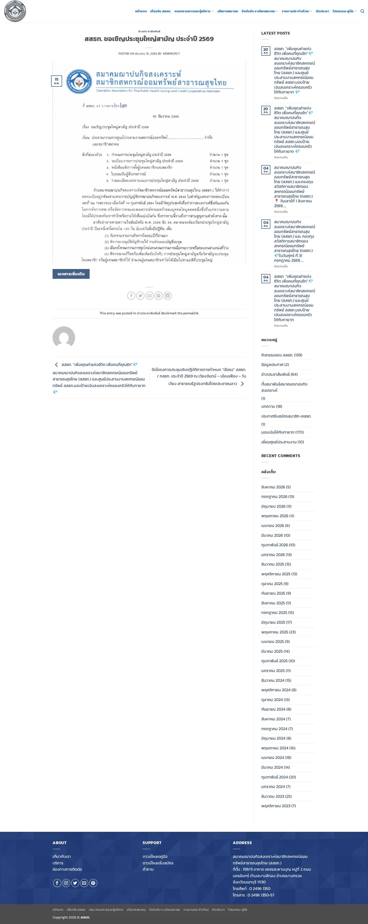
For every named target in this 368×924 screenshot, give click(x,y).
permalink (191, 313)
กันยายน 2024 (273, 709)
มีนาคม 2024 (272, 767)
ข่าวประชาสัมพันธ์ (149, 31)
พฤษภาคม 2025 (274, 632)
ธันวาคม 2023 (272, 796)
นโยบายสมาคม (228, 11)
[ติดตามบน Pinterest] (93, 883)
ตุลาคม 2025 (272, 584)
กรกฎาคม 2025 (274, 612)
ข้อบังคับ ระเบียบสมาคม (258, 11)
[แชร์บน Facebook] (131, 296)
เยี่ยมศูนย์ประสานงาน (279, 442)
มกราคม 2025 (273, 671)
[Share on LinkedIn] (167, 296)
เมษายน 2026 (272, 525)
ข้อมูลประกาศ (272, 364)
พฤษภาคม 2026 (274, 516)
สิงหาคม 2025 (273, 603)
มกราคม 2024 (273, 786)
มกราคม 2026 (273, 555)
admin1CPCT (171, 54)
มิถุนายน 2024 (273, 738)
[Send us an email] (84, 883)
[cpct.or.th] (29, 11)
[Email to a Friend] (149, 296)
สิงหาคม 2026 (273, 487)
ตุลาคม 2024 (272, 700)
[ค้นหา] (362, 11)
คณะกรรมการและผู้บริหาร (192, 11)
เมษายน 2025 (272, 641)
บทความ (268, 406)
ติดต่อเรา (322, 11)
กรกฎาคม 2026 (274, 496)
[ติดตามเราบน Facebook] (57, 883)
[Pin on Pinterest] (158, 296)
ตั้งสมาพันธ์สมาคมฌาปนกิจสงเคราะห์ (284, 387)
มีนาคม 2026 (272, 535)
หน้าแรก (141, 11)
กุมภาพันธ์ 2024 (274, 777)
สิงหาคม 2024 (273, 719)
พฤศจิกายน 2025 (275, 574)
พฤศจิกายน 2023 (275, 806)
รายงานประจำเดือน (295, 11)
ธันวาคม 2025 (272, 564)
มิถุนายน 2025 (273, 622)
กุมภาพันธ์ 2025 (274, 661)
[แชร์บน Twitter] (140, 296)
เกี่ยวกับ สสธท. (160, 11)
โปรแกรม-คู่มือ (343, 11)
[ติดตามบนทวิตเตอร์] (75, 883)
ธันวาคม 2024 (272, 680)
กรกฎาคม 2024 (274, 729)
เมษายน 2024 (272, 757)
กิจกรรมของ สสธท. (277, 355)
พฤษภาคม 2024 (274, 748)
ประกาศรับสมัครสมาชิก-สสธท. (286, 416)
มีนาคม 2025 (272, 651)
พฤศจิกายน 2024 (276, 690)
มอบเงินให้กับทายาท (277, 432)
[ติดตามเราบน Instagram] (66, 883)
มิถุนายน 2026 (273, 506)
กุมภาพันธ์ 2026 (274, 545)
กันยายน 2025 (273, 593)
